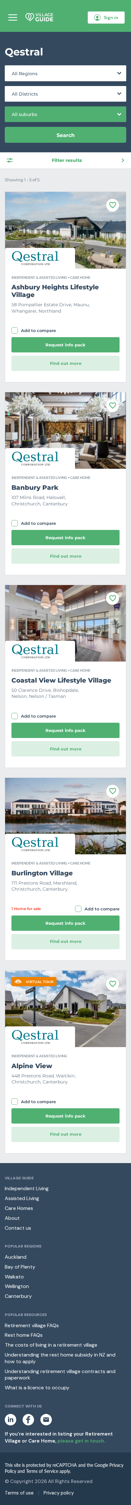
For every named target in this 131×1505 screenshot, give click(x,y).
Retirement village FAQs (32, 1325)
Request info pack (65, 344)
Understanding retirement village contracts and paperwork (60, 1374)
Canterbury (18, 1296)
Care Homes (19, 1208)
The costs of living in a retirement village (51, 1345)
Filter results (67, 160)
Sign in (111, 17)
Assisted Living (22, 1198)
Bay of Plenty (20, 1266)
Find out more (65, 363)
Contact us (18, 1228)
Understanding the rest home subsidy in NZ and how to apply (60, 1358)
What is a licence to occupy (37, 1387)
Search (66, 135)
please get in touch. (81, 1441)
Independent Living (27, 1188)
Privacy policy (59, 1493)
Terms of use (19, 1493)
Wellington (17, 1286)
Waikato (14, 1276)
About (12, 1218)
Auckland (15, 1257)
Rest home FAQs (24, 1335)
